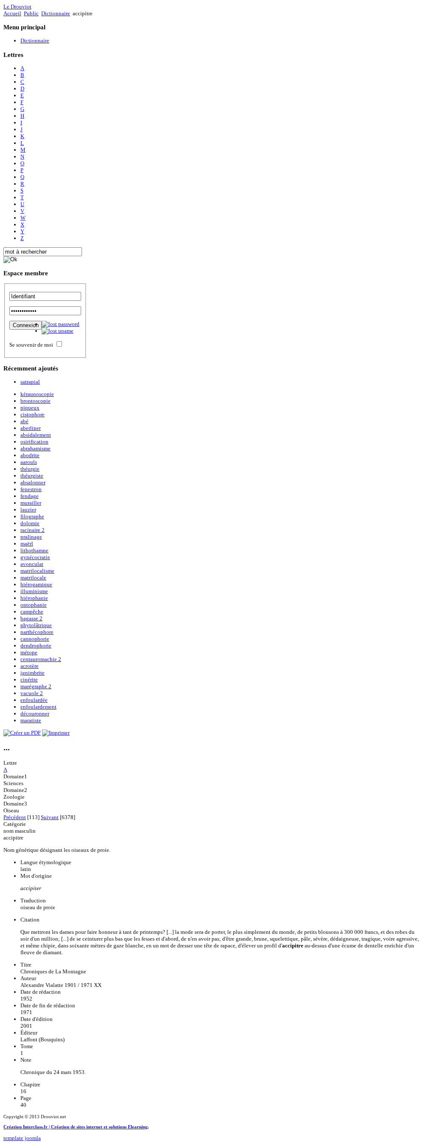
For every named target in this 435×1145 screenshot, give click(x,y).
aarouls (28, 462)
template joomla (22, 1138)
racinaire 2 (32, 530)
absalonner (32, 482)
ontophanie (33, 605)
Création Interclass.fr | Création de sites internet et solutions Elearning (75, 1126)
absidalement (35, 435)
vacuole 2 (31, 693)
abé (24, 421)
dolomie (30, 523)
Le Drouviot (17, 6)
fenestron (31, 489)
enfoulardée (34, 700)
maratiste (30, 720)
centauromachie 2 (40, 659)
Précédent (14, 817)
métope (28, 652)
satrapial (30, 382)
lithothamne (34, 550)
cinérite (29, 679)
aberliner (30, 428)
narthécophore (37, 632)
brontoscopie (35, 401)
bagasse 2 (31, 618)
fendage (29, 496)
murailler (30, 503)
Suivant (50, 817)
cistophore (32, 414)
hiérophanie (34, 598)
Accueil (12, 13)
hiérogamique (36, 584)
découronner (34, 713)
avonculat (31, 564)
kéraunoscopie (37, 394)
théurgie (30, 469)
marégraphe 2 (35, 686)
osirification (34, 441)
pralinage (31, 537)
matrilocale (33, 577)
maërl (26, 543)
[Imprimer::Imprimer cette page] (56, 732)
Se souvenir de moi (31, 345)
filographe (32, 516)
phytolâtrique (36, 625)
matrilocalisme (37, 571)
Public (31, 13)
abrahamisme (35, 448)
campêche (31, 611)
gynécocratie (35, 557)
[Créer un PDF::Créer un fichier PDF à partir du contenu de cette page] (22, 732)
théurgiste (31, 475)
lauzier (28, 509)
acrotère (29, 666)
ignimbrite (32, 673)
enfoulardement (38, 707)
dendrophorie (35, 645)
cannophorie (34, 639)
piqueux (30, 407)
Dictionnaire (55, 13)
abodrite (30, 455)
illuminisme (34, 591)
